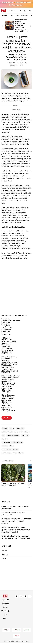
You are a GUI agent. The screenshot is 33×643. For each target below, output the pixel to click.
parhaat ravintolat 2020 (13, 435)
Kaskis (27, 432)
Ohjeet (5, 614)
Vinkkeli (21, 453)
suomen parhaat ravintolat (9, 453)
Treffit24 (16, 635)
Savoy (11, 446)
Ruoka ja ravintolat (22, 15)
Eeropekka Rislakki (7, 432)
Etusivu (4, 15)
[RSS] (30, 596)
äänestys (5, 428)
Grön (16, 432)
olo (3, 435)
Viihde (12, 15)
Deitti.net (4, 550)
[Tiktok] (30, 10)
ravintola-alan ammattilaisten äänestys (12, 442)
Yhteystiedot (5, 600)
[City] (5, 596)
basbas (12, 428)
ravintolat (5, 446)
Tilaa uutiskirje (5, 611)
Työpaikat (5, 607)
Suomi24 (4, 558)
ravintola (5, 439)
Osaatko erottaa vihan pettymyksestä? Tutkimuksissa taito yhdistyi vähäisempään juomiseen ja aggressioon (16, 521)
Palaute (5, 618)
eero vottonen (20, 428)
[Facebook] (20, 10)
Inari (21, 432)
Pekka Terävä (25, 435)
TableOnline (4, 554)
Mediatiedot (5, 603)
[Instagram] (25, 10)
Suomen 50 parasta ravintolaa (10, 449)
